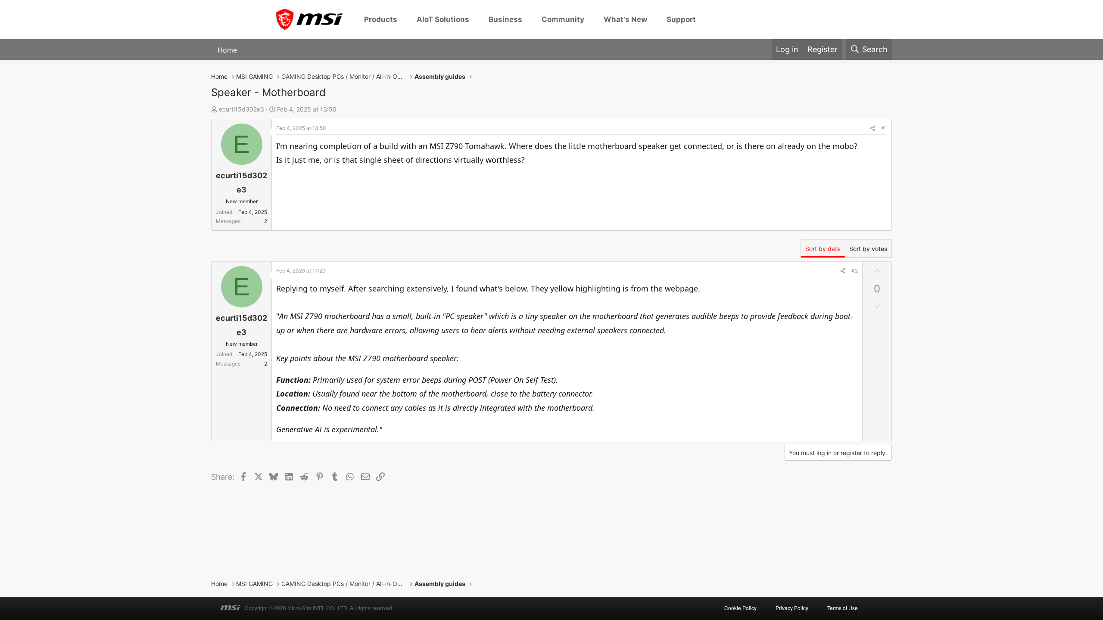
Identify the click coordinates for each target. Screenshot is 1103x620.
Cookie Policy (740, 607)
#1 (884, 128)
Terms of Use (842, 607)
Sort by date (823, 248)
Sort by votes (868, 248)
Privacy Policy (792, 607)
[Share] (872, 128)
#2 (854, 270)
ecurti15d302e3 (241, 109)
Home (227, 50)
